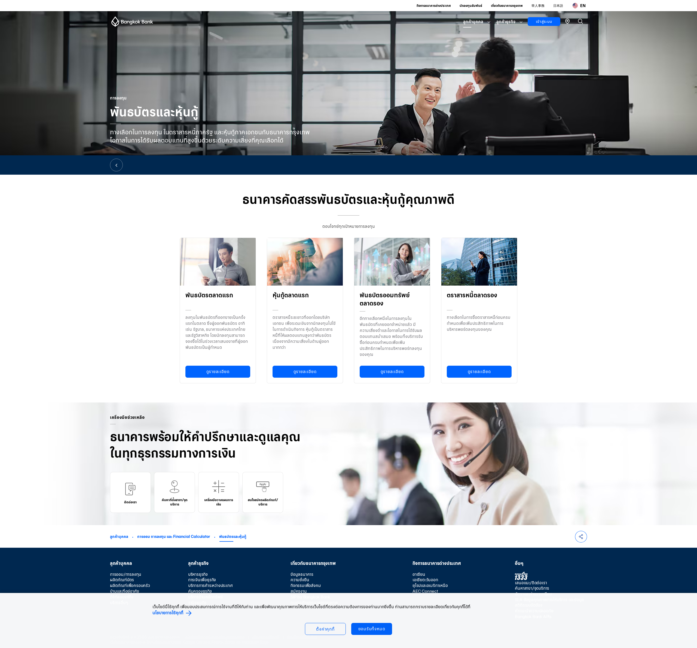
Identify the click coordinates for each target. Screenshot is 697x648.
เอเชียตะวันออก (425, 579)
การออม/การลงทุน (125, 574)
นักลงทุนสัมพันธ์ (471, 6)
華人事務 (538, 6)
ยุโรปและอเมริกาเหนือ (430, 585)
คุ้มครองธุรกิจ (200, 591)
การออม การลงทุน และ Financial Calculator (173, 536)
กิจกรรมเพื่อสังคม (306, 585)
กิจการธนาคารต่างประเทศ (434, 6)
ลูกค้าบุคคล (473, 21)
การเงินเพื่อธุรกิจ (202, 579)
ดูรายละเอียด (218, 371)
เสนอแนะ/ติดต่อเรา (531, 582)
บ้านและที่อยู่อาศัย (124, 591)
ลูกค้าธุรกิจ (505, 21)
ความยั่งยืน (300, 579)
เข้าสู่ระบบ (544, 21)
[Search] (580, 21)
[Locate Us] (567, 20)
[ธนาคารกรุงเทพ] (132, 21)
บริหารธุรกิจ (198, 574)
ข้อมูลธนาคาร (302, 574)
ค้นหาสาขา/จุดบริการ (532, 588)
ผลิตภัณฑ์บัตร (122, 579)
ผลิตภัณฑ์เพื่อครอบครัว (130, 585)
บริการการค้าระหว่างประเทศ (210, 585)
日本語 (558, 6)
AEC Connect (425, 591)
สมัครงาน (299, 591)
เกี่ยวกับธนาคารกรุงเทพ (507, 6)
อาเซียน (418, 574)
